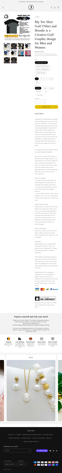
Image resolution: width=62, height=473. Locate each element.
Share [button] (38, 17)
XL (51, 78)
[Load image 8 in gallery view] (28, 53)
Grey (45, 88)
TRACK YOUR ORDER (39, 438)
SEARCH (19, 434)
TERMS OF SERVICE (14, 438)
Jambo (9, 469)
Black (38, 88)
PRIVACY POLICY (26, 438)
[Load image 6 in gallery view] (14, 53)
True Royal (40, 95)
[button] (3, 7)
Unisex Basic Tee (41, 62)
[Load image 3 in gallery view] (21, 46)
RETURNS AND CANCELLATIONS (32, 434)
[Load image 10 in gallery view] (14, 60)
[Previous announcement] (3, 1)
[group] (31, 388)
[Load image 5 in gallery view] (7, 53)
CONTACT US (11, 434)
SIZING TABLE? (39, 113)
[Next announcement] (59, 1)
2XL (37, 82)
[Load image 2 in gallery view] (14, 46)
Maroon (39, 92)
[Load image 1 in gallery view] (7, 46)
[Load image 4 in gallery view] (28, 46)
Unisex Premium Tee (42, 66)
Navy (51, 88)
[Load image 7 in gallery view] (21, 53)
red (46, 92)
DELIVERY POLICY (48, 434)
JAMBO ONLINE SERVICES (31, 441)
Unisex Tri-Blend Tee (42, 69)
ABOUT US (49, 438)
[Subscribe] (29, 450)
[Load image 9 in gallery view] (7, 60)
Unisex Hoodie (40, 73)
